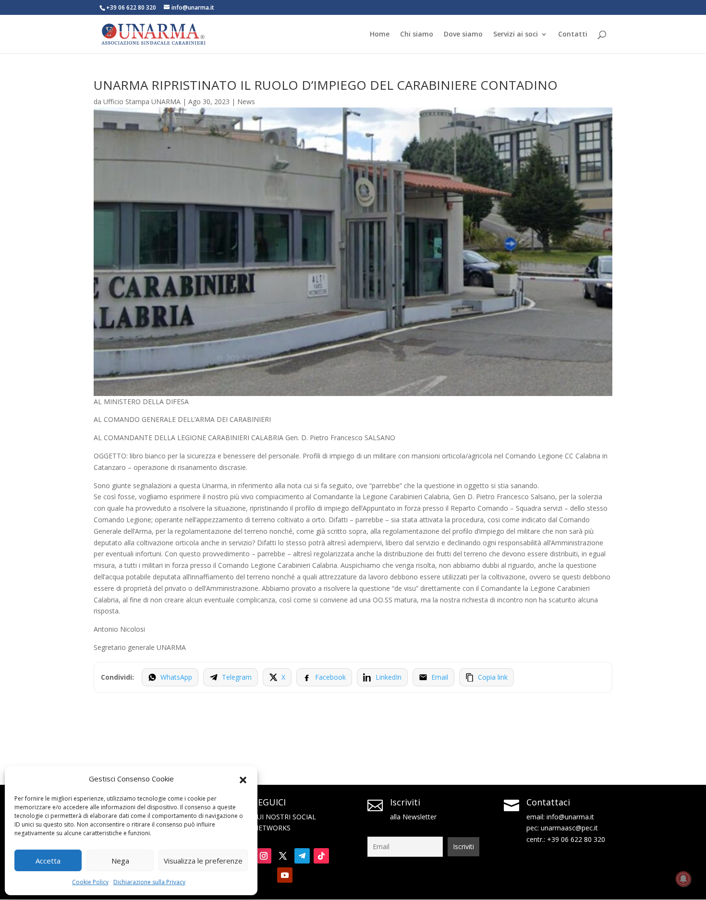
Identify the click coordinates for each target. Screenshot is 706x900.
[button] (243, 779)
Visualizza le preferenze (203, 860)
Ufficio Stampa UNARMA (142, 101)
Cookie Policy (90, 882)
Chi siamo (416, 34)
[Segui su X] (283, 856)
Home (380, 34)
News (246, 101)
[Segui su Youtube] (284, 875)
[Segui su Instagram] (263, 856)
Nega (120, 860)
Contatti (572, 34)
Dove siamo (463, 34)
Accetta (48, 860)
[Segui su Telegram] (302, 856)
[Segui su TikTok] (321, 856)
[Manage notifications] (683, 879)
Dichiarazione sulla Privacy (149, 882)
